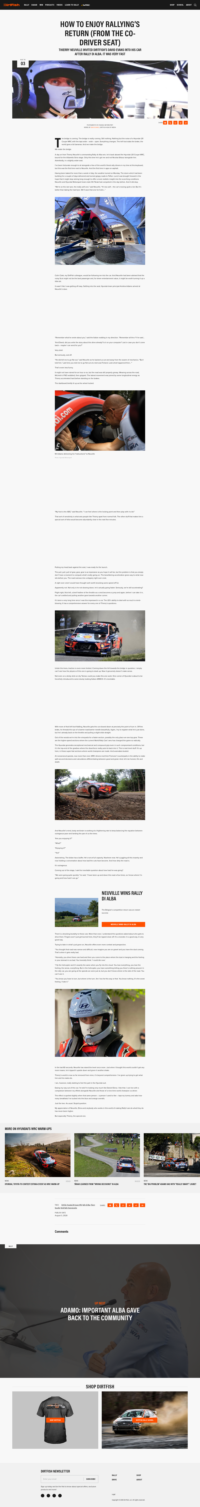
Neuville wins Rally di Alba (123, 924)
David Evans (95, 127)
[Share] (165, 122)
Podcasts (49, 5)
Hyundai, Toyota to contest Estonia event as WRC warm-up (32, 1184)
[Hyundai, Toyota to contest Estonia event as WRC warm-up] (37, 1155)
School (180, 5)
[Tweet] (170, 122)
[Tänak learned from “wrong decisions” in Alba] (107, 1155)
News (7, 1180)
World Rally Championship (69, 1207)
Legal (113, 1494)
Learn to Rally (72, 5)
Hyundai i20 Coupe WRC (74, 1204)
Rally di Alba (86, 1204)
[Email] (142, 1205)
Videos (60, 5)
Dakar (34, 5)
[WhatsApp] (175, 122)
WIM (41, 5)
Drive (114, 1479)
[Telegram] (181, 122)
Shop (172, 5)
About (189, 5)
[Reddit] (186, 122)
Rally (26, 5)
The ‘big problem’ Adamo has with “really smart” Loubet (170, 1184)
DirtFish (63, 1204)
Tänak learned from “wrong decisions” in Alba (96, 1184)
